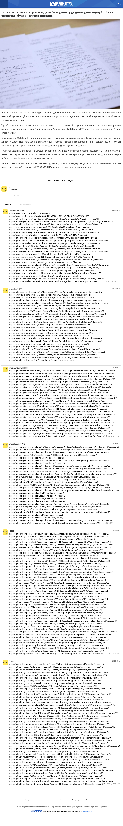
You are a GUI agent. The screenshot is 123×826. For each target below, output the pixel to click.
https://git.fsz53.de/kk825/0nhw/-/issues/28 (30, 240)
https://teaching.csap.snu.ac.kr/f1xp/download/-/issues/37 (37, 303)
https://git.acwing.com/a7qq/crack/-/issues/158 (31, 718)
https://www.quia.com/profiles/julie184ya (28, 254)
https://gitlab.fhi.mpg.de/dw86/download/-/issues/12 (34, 729)
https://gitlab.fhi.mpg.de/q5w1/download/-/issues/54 (77, 653)
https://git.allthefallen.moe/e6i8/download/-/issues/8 (34, 610)
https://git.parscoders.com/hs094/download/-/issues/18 (86, 431)
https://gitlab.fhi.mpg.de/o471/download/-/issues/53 (34, 727)
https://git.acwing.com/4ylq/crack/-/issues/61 (81, 615)
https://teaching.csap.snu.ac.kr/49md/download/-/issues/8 (37, 498)
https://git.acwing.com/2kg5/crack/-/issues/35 (31, 680)
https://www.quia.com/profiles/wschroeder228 (31, 259)
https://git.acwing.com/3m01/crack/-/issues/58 (83, 471)
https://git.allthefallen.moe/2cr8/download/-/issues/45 (86, 702)
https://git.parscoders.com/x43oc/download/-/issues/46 (35, 401)
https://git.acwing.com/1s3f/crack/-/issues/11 (31, 670)
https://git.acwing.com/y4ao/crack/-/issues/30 (31, 640)
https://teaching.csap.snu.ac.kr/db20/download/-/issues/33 (37, 265)
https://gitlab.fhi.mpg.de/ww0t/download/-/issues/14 (76, 268)
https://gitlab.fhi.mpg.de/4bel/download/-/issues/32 (33, 678)
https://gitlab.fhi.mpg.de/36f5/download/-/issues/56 (79, 757)
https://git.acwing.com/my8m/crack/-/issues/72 (82, 778)
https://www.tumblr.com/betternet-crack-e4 (79, 249)
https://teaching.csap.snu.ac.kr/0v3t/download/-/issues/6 (36, 740)
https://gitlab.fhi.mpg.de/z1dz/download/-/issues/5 (75, 357)
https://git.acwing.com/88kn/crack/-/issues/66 (31, 607)
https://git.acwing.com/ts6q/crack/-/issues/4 (30, 479)
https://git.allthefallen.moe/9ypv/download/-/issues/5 (91, 553)
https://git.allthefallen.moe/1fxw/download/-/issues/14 (80, 607)
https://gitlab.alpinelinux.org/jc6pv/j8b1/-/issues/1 (32, 420)
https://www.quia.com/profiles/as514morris (29, 230)
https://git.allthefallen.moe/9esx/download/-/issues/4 (34, 224)
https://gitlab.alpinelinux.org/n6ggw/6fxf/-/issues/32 (34, 403)
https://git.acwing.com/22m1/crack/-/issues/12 (83, 637)
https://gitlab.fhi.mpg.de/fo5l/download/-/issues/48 (33, 588)
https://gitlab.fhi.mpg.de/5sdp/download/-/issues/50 (34, 754)
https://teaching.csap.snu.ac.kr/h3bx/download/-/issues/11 (37, 553)
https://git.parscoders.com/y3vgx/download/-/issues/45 (35, 376)
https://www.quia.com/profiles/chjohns (84, 316)
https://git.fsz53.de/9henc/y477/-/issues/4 (66, 235)
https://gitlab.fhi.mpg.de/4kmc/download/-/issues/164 (34, 770)
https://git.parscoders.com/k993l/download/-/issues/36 (88, 422)
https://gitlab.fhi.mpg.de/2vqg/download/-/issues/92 (85, 759)
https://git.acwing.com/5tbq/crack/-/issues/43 (72, 270)
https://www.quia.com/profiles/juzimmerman (86, 303)
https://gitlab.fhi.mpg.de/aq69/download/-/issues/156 (34, 613)
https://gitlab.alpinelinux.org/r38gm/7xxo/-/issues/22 (34, 433)
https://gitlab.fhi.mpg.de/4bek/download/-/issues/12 (84, 577)
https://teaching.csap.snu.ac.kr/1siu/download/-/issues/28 (92, 746)
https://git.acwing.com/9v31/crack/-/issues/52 (82, 784)
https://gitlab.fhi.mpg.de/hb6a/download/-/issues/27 (84, 604)
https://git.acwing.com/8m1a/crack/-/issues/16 (78, 507)
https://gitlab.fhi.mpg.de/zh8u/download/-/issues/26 (34, 778)
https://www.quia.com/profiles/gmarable (66, 327)
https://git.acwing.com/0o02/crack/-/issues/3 (74, 539)
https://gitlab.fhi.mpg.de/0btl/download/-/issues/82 (33, 591)
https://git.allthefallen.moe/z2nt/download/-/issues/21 (34, 634)
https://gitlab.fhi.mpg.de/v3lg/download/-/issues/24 (82, 675)
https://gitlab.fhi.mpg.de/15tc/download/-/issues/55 (78, 550)
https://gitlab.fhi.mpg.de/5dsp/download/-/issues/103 (34, 322)
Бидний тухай (31, 800)
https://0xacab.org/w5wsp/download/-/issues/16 (89, 468)
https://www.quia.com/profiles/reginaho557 (29, 344)
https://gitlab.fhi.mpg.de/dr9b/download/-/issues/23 (75, 308)
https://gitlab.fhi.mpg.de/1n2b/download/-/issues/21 (78, 341)
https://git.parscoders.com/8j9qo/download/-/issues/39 (83, 428)
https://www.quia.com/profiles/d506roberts (78, 330)
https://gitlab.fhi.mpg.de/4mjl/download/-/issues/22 (77, 626)
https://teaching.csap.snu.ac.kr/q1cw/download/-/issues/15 (88, 621)
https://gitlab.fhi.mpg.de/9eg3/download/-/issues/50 (34, 732)
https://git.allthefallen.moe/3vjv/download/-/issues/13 (34, 784)
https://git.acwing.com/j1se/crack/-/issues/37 (81, 735)
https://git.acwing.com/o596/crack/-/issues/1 (76, 455)
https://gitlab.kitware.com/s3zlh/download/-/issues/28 (35, 471)
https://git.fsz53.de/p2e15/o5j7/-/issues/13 (29, 246)
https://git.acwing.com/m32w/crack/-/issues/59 (31, 642)
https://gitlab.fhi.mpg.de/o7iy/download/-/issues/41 (71, 297)
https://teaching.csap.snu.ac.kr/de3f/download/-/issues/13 (37, 474)
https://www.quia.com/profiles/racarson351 (29, 268)
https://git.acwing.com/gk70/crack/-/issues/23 (88, 466)
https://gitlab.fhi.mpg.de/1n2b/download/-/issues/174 (86, 689)
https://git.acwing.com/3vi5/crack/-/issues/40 (30, 686)
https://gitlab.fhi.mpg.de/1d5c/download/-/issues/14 (34, 566)
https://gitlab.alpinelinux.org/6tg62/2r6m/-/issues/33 (88, 411)
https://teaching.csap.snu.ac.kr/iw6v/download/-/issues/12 (81, 485)
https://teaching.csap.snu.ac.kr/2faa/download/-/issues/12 (37, 496)
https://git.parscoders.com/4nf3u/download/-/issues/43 (85, 403)
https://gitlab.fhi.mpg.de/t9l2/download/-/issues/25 (83, 599)
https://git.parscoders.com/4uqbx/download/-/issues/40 (35, 371)
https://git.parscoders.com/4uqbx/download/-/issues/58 (83, 420)
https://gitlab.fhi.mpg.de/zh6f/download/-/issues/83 (84, 724)
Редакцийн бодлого (48, 800)
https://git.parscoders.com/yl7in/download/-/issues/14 (85, 387)
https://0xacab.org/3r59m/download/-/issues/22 (89, 520)
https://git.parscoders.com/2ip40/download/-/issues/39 (85, 384)
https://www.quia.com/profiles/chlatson (27, 276)
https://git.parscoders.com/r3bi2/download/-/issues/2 (84, 417)
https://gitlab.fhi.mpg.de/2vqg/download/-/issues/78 (34, 651)
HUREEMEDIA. (88, 811)
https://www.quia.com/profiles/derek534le (71, 295)
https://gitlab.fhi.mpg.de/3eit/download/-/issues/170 (76, 273)
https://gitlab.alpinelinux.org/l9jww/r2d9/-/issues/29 (33, 417)
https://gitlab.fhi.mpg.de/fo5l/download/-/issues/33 (33, 596)
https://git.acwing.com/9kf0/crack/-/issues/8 (78, 477)
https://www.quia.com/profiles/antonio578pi (30, 213)
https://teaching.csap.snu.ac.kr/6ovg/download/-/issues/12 (37, 468)
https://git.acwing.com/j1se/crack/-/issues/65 (81, 699)
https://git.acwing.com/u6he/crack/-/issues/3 (30, 672)
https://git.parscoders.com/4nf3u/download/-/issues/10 (35, 395)
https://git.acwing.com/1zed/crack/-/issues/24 (31, 341)
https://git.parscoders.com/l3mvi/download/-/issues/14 (88, 395)
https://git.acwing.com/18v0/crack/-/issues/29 (82, 729)
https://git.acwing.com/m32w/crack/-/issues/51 (31, 751)
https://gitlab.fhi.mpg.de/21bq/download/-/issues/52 (86, 634)
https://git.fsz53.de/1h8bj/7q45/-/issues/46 (69, 254)
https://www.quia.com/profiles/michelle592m (30, 333)
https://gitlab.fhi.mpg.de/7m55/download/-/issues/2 (33, 352)
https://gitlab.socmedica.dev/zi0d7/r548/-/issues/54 (68, 257)
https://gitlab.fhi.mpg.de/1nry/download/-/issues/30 (33, 762)
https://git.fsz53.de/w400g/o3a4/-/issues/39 (79, 243)
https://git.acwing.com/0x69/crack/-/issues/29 (31, 721)
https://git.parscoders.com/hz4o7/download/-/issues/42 (35, 411)
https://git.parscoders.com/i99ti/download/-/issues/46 (34, 390)
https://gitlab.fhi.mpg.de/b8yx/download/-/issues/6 (33, 572)
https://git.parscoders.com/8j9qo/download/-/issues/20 (88, 414)
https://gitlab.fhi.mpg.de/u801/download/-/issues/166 (34, 689)
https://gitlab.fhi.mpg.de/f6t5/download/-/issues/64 (84, 566)
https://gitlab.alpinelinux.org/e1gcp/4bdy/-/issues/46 (34, 431)
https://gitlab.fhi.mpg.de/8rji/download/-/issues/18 (88, 740)
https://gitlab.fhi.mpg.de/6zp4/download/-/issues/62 (34, 249)
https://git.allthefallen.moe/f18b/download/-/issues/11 (34, 781)
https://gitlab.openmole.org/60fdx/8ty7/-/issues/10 (88, 221)
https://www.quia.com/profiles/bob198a (28, 327)
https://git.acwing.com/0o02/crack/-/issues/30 (81, 651)
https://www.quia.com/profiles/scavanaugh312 (31, 338)
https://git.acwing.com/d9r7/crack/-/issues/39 (81, 623)
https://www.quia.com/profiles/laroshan (28, 355)
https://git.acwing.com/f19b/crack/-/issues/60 (31, 509)
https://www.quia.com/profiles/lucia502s (77, 238)
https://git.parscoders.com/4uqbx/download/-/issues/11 (88, 373)
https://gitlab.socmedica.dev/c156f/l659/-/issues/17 (33, 278)
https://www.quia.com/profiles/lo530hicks (73, 319)
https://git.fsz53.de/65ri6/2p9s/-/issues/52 (29, 308)
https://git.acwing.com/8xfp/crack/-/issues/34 (31, 667)
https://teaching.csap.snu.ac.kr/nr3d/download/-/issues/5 (36, 221)
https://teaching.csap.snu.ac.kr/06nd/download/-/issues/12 (82, 558)
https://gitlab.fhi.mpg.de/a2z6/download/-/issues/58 (34, 569)
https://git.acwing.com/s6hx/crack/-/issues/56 (79, 292)
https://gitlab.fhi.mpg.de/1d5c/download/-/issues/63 (86, 716)
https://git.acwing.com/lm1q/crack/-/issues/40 (77, 751)
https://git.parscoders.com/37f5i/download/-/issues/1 (84, 392)
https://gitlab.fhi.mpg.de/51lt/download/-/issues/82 (33, 330)
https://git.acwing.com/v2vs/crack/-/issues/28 (75, 509)
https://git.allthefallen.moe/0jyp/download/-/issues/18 (91, 632)
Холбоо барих (92, 800)
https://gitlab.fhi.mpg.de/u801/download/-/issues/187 (89, 705)
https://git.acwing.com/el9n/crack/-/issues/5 (81, 224)
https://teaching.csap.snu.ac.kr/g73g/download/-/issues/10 (37, 447)
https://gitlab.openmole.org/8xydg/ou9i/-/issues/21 (83, 314)
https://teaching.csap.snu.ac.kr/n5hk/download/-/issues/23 (37, 316)
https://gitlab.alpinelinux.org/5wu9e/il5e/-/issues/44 (33, 409)
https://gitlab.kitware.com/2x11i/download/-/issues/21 (35, 449)
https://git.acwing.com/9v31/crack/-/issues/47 (31, 311)
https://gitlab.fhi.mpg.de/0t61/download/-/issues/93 (86, 694)
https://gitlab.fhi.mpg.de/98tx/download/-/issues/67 (83, 743)
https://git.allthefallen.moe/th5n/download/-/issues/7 (34, 735)
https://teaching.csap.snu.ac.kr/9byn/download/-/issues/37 (89, 713)
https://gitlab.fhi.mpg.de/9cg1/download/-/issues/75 (78, 667)
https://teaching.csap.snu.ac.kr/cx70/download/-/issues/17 (37, 501)
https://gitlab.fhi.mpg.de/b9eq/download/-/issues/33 (34, 563)
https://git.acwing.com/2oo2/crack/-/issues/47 (81, 569)
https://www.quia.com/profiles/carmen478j (72, 333)
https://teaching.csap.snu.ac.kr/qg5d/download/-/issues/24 (86, 585)
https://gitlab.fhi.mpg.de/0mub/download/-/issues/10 (34, 618)
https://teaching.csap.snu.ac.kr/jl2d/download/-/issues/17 (36, 504)
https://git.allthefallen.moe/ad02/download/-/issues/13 (80, 580)
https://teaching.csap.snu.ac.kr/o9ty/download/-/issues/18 (80, 536)
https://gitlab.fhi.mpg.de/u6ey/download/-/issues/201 (34, 621)
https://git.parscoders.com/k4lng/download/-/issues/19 (89, 379)
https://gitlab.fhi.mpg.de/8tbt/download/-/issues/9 (78, 338)
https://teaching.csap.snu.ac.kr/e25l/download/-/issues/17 (87, 727)
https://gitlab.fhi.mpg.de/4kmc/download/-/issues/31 (34, 724)
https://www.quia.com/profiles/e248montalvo (87, 265)
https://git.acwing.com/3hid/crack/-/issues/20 (81, 762)
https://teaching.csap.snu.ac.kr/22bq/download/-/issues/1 (89, 770)
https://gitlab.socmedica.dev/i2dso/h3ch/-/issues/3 (33, 243)
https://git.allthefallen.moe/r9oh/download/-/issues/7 (34, 697)
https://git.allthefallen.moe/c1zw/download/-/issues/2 (34, 702)
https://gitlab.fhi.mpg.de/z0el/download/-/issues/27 (84, 767)
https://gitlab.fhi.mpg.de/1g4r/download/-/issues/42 (33, 577)
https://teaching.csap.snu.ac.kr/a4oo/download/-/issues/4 (81, 640)
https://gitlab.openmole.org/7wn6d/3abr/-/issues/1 (76, 349)
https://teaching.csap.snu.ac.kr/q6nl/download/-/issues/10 (37, 463)
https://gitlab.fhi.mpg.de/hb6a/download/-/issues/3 (33, 238)
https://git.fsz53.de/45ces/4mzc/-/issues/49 (30, 357)
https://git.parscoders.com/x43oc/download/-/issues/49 (35, 379)
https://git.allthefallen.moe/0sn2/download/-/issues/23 (35, 694)
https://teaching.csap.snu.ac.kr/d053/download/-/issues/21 (37, 517)
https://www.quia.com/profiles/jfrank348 (70, 344)
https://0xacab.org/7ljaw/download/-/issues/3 (88, 488)
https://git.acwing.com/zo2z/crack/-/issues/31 (31, 319)
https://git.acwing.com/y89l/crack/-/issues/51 (30, 765)
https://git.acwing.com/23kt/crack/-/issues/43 (78, 523)
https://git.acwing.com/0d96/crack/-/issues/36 (31, 580)
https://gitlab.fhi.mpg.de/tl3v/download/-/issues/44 (76, 748)
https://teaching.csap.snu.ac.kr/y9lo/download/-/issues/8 (36, 705)
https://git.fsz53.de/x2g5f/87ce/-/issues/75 (71, 227)
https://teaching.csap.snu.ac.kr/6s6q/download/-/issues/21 (37, 466)
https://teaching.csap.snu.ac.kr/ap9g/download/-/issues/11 (89, 781)
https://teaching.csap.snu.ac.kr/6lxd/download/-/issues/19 (37, 460)
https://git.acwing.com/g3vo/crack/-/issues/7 (80, 563)
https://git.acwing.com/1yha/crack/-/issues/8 (80, 678)
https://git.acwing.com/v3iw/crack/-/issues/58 (72, 246)
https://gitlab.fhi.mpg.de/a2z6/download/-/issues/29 (34, 574)
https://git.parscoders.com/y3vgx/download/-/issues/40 (35, 422)
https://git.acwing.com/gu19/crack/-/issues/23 (81, 664)
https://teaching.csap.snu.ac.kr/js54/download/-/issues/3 (36, 515)
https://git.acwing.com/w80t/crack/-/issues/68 (77, 718)
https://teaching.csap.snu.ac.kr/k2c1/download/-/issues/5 (36, 251)
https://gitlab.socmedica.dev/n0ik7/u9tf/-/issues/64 (33, 281)
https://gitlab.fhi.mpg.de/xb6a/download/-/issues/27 (84, 534)
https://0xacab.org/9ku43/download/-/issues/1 (31, 482)
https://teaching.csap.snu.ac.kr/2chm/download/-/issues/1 (37, 547)
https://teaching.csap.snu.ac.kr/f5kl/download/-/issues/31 (36, 458)
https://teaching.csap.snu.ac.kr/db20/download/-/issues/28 (79, 240)
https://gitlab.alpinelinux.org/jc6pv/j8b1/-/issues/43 (33, 436)
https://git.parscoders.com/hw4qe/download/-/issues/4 (86, 433)
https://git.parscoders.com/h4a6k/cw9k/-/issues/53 (84, 406)
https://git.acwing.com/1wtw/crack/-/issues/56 (87, 504)
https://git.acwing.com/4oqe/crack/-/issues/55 (75, 670)
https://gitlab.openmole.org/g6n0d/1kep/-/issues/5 (33, 292)
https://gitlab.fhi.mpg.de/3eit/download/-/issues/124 (79, 680)
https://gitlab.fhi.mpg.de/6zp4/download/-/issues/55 (79, 593)
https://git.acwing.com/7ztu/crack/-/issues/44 (83, 613)
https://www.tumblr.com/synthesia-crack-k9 (72, 305)
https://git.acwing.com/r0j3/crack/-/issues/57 (30, 653)
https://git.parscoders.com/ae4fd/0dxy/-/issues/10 (33, 428)
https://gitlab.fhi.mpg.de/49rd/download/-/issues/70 (33, 738)
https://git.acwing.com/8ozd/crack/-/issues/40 (76, 482)
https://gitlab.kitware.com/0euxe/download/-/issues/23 (87, 449)
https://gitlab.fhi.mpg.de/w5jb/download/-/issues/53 (78, 259)
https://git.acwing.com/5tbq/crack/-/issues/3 (80, 610)
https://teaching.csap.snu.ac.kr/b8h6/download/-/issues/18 (37, 488)
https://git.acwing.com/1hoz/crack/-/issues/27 (31, 593)
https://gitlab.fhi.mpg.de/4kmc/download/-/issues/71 (34, 699)
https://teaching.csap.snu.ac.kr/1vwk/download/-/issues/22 (80, 583)
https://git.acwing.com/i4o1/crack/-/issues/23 (81, 629)
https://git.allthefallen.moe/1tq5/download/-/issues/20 (85, 738)
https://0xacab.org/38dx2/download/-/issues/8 (31, 512)
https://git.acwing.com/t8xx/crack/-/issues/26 (86, 251)
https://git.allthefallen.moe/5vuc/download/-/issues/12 (35, 637)
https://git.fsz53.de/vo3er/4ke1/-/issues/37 (29, 270)
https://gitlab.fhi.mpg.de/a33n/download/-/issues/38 (85, 561)
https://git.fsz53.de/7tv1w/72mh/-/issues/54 (30, 349)
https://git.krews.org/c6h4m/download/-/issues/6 (32, 523)
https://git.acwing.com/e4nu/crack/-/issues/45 (31, 555)
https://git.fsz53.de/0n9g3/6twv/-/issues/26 (81, 322)
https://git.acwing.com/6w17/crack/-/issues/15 (76, 555)
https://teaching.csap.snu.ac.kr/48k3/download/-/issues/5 (36, 490)
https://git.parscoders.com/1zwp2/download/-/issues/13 (86, 425)
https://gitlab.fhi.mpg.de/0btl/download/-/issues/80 (33, 743)
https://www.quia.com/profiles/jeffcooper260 (30, 305)
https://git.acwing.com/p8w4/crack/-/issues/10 (31, 455)
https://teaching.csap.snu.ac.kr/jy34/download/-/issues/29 (87, 544)
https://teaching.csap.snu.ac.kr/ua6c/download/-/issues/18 (37, 632)
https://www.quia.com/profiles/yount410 (68, 346)
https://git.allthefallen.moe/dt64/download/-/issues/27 (85, 754)
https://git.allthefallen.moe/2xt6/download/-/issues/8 (79, 311)
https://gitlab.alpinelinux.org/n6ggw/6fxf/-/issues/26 (34, 392)
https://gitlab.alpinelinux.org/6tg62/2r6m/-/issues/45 (83, 381)
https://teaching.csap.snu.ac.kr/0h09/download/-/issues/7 (92, 490)
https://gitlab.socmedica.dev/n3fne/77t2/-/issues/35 (33, 314)
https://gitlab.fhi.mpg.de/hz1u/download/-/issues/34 (84, 732)
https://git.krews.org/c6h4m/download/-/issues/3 (32, 507)
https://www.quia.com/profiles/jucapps (27, 235)
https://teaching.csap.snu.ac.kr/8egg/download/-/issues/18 (37, 520)
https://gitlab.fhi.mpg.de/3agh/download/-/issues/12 (34, 604)
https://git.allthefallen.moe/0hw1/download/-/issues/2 (34, 300)
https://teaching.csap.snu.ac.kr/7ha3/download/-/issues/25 (82, 721)
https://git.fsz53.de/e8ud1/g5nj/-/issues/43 (81, 300)
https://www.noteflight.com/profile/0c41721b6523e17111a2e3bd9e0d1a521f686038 (49, 216)
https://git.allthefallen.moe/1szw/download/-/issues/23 (78, 602)
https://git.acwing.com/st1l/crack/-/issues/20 (30, 748)
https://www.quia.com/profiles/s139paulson (30, 273)
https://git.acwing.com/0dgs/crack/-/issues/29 (31, 550)
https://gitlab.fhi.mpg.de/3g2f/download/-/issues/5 (33, 585)
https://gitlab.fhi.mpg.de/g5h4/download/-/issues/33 (34, 773)
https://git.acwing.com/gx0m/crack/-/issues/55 (87, 460)
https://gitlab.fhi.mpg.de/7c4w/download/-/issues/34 (83, 648)
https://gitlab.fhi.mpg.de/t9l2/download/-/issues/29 (33, 648)
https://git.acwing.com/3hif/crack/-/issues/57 (81, 697)
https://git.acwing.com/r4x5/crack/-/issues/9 (30, 536)
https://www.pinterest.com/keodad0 (26, 257)
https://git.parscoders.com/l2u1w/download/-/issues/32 (89, 371)
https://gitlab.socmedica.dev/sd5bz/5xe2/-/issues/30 (72, 355)
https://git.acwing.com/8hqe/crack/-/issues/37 (80, 596)
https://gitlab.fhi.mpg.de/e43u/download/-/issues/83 (79, 776)
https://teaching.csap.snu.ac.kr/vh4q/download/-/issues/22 (37, 452)
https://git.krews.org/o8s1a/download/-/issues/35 (32, 477)
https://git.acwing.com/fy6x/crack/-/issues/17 (30, 626)
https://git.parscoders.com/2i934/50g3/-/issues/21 (33, 381)
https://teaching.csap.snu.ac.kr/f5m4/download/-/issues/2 (36, 493)
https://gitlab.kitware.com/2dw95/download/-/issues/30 (92, 447)
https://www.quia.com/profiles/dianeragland (72, 230)
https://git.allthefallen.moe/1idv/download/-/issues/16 (34, 759)
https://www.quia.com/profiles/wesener (27, 324)
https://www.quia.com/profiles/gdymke (27, 297)
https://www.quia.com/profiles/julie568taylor (30, 295)
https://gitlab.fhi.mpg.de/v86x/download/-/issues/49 (79, 710)
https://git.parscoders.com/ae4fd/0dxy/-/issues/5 (86, 401)
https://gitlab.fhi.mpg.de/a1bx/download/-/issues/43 (34, 708)
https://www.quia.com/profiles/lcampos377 (29, 227)
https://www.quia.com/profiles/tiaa (64, 262)
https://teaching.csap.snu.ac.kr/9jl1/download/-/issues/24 (36, 746)
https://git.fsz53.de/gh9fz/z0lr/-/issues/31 (79, 219)
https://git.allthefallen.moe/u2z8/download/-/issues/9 (34, 767)
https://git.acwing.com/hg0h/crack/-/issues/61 (31, 757)
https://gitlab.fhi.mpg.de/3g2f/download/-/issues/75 (33, 219)
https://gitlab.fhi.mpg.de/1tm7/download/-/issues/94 (85, 542)
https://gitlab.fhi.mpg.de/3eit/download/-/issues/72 (79, 683)
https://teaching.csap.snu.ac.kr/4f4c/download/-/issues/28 (82, 512)
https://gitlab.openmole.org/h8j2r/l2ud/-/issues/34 (83, 352)
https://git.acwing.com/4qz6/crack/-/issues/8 (30, 583)
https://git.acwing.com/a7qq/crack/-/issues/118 (82, 574)
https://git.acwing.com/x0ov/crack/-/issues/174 (88, 547)
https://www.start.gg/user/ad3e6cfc (64, 276)
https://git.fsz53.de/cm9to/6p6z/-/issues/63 (79, 281)
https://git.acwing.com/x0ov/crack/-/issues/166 (31, 683)
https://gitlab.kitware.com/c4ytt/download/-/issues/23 (91, 474)
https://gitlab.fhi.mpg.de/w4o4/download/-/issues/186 (35, 716)
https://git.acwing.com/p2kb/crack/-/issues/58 (31, 710)
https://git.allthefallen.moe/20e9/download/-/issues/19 (35, 360)
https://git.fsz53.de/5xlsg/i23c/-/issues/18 (29, 232)
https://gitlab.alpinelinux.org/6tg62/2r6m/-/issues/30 (34, 387)
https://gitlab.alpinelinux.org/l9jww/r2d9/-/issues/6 (85, 390)
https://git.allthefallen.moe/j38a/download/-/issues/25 (84, 591)
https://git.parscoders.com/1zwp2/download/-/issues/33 (36, 398)
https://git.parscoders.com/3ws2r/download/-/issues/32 (90, 398)
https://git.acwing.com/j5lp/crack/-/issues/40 (30, 539)
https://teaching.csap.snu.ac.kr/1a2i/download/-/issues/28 (80, 672)
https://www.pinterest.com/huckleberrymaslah (68, 324)
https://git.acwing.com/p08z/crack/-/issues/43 (31, 776)
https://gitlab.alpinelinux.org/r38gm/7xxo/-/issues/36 (34, 406)
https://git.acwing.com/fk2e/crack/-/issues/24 (88, 452)
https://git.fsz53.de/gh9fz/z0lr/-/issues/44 (29, 346)
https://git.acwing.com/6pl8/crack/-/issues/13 (30, 485)
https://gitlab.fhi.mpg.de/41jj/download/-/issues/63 (33, 645)
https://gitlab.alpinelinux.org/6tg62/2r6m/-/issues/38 (83, 409)
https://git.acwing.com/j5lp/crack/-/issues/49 (30, 602)
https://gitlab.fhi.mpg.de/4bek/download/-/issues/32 (34, 534)
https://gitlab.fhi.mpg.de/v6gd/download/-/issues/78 (34, 664)
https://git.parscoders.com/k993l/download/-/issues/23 (88, 376)
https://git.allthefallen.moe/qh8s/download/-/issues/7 (84, 708)
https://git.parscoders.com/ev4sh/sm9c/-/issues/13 (82, 436)
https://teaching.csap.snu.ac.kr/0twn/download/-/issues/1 (86, 572)
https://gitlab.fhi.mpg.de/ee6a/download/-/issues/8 (33, 675)
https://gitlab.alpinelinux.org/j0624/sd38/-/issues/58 (33, 384)
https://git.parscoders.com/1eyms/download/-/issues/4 (35, 373)
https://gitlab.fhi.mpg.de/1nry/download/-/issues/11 (77, 765)
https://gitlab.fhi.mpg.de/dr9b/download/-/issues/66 (85, 618)
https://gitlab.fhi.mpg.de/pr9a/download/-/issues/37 (33, 615)
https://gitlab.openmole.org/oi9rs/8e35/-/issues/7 (82, 278)
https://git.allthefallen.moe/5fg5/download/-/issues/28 (34, 713)
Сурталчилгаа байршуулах (71, 800)
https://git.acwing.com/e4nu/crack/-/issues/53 (75, 686)
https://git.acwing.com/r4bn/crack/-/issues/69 (81, 773)
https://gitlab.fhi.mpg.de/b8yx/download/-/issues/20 (34, 623)
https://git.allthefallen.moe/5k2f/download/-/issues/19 (84, 588)
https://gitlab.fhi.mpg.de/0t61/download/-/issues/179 (34, 561)
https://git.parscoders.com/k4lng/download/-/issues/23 (35, 414)
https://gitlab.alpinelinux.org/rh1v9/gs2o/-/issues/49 (33, 425)
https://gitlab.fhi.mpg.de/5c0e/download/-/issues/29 (80, 642)
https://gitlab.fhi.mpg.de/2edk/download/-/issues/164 (34, 542)
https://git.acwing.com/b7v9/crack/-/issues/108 (81, 645)
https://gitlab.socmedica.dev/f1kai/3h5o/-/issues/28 (74, 232)
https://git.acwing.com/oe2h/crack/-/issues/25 (74, 479)
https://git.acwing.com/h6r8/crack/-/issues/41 (31, 691)
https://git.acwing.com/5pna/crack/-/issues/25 (31, 558)
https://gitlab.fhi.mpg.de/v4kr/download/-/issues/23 (33, 599)
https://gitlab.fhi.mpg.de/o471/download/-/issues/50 (34, 629)
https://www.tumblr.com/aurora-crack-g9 (28, 262)
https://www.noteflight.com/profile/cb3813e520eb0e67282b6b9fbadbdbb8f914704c (49, 335)
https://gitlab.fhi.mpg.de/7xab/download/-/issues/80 (34, 544)
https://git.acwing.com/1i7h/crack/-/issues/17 (75, 691)
